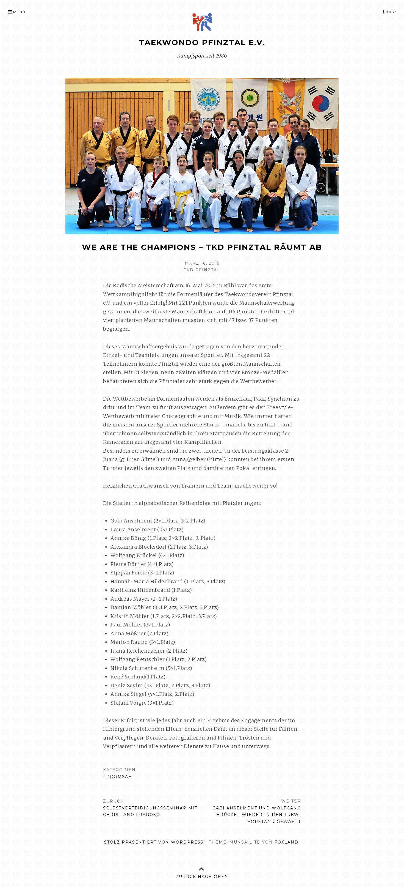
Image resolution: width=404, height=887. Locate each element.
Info (391, 12)
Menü (19, 12)
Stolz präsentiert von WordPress (154, 842)
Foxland (286, 842)
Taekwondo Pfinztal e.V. (202, 42)
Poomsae (119, 776)
